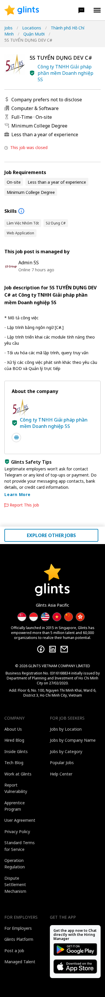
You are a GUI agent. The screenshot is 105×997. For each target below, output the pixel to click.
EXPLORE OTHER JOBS (51, 535)
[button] (81, 10)
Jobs (8, 28)
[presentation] (21, 10)
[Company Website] (16, 437)
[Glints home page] (21, 10)
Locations (31, 28)
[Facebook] (40, 649)
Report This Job (24, 505)
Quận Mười (34, 34)
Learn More (17, 494)
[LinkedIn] (52, 649)
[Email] (64, 649)
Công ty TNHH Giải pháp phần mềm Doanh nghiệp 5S (65, 73)
